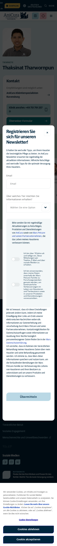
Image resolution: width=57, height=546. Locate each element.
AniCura (19, 233)
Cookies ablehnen (28, 529)
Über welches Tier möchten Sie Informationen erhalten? (22, 198)
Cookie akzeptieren (28, 539)
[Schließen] (47, 132)
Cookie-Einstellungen (28, 520)
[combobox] (28, 207)
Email (9, 175)
